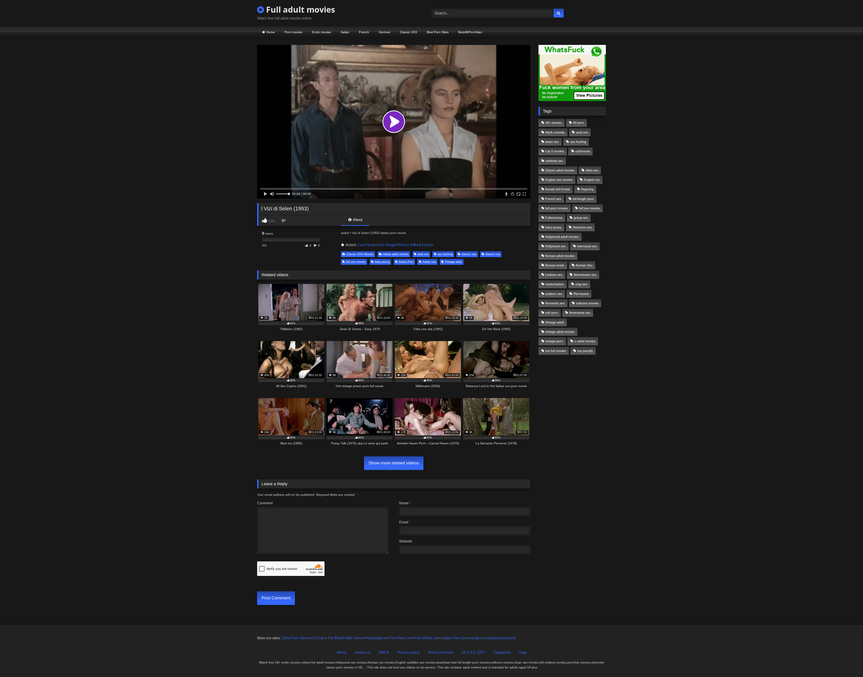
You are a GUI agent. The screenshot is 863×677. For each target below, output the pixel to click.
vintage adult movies (559, 331)
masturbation (554, 284)
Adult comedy (555, 132)
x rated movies (584, 341)
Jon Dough (387, 245)
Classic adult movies (559, 170)
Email (405, 522)
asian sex (552, 141)
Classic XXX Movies (360, 254)
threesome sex (579, 312)
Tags (523, 652)
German (384, 32)
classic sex (468, 254)
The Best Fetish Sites (344, 638)
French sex (553, 199)
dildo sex (592, 170)
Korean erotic (554, 265)
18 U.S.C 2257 (473, 652)
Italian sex (429, 261)
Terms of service (441, 652)
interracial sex (587, 246)
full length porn (583, 199)
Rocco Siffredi (410, 245)
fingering (587, 189)
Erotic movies (321, 32)
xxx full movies (555, 351)
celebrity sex (554, 161)
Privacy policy (408, 652)
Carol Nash (367, 245)
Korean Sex (584, 265)
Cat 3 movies (554, 151)
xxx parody (585, 351)
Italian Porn (406, 261)
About (357, 220)
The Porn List (400, 638)
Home (270, 32)
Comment (265, 503)
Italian (345, 32)
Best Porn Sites (438, 32)
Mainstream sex (585, 274)
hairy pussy (382, 261)
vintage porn (554, 341)
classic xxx (492, 254)
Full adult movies (299, 9)
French (364, 32)
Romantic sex (555, 303)
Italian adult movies (396, 254)
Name (405, 503)
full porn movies (556, 208)
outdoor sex (553, 293)
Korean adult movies (559, 256)
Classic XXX (408, 32)
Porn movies (293, 32)
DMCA (383, 652)
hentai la (476, 638)
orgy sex (581, 284)
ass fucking (445, 254)
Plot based (581, 293)
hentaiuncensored (501, 638)
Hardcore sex (582, 227)
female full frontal (557, 189)
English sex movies (558, 179)
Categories (502, 652)
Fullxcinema (553, 217)
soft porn (551, 312)
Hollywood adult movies (562, 236)
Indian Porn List (454, 638)
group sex (581, 217)
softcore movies (587, 303)
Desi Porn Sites (294, 638)
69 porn (578, 122)
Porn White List (426, 638)
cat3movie (582, 151)
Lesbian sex (553, 274)
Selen (428, 245)
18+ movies (553, 122)
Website (405, 541)
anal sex (423, 254)
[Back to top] (849, 663)
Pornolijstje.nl (376, 638)
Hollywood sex (555, 246)
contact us (362, 652)
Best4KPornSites (470, 32)
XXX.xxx (317, 638)
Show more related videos (394, 463)
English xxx (592, 179)
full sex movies (356, 261)
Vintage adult (453, 261)
